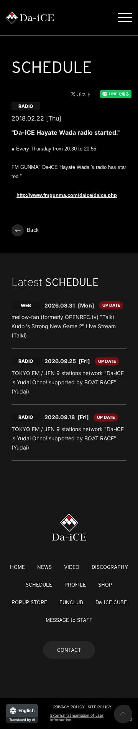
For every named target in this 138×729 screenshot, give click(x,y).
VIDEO (71, 567)
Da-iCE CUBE (111, 602)
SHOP (105, 585)
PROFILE (75, 585)
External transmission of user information (77, 717)
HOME (17, 567)
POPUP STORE (29, 602)
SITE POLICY (100, 706)
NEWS (44, 567)
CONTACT (69, 650)
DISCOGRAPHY (110, 567)
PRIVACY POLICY (69, 706)
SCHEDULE (39, 585)
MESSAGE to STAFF (69, 620)
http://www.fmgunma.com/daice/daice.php (66, 195)
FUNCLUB (71, 602)
